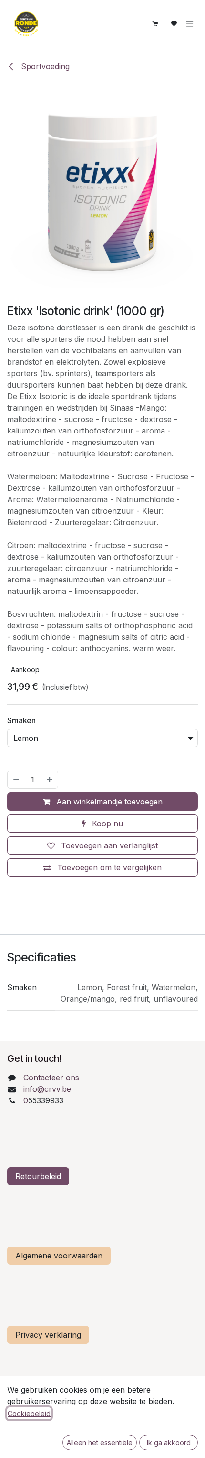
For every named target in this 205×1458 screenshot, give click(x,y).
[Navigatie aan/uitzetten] (190, 24)
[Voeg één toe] (50, 779)
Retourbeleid (38, 1176)
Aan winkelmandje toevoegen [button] (108, 801)
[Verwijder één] (16, 779)
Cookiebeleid (29, 1413)
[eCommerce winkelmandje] (155, 24)
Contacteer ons (51, 1077)
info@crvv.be (47, 1089)
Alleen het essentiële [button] (100, 1442)
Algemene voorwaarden (58, 1255)
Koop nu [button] (106, 823)
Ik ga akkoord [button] (169, 1442)
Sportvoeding (44, 66)
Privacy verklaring (48, 1335)
